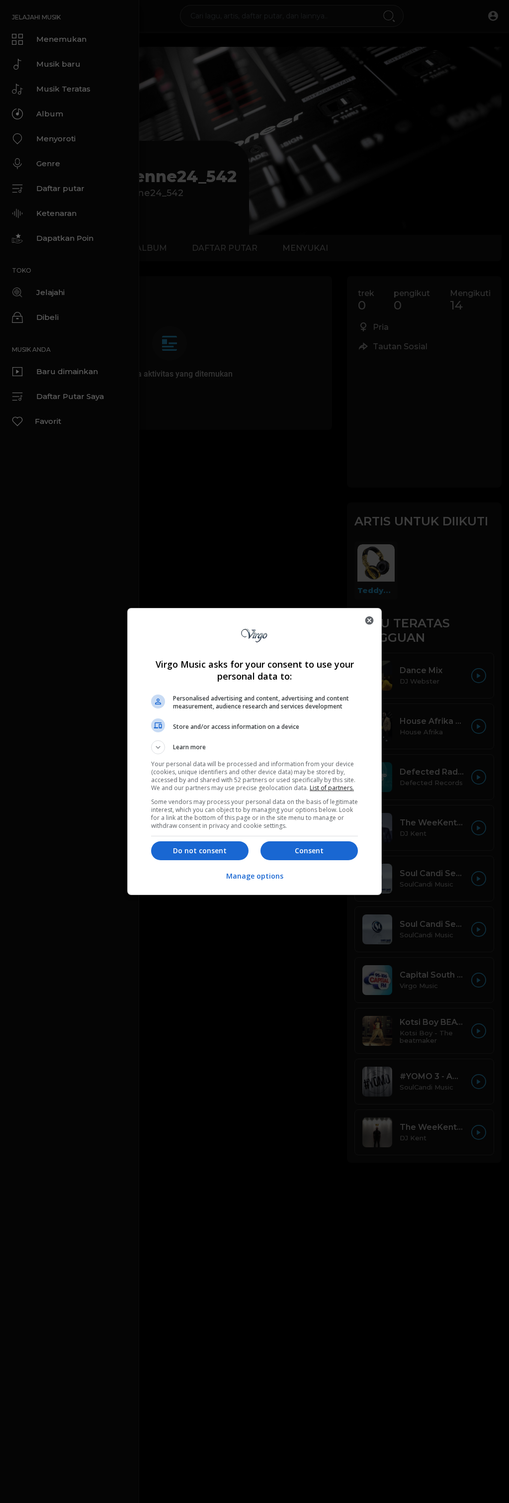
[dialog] (254, 751)
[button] (254, 747)
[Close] (369, 620)
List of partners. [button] (332, 788)
